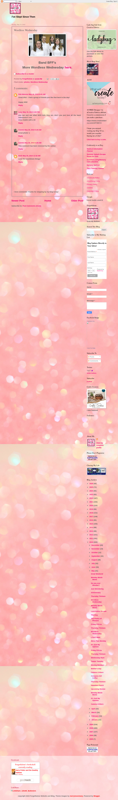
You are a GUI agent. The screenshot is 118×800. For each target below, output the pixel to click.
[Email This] (51, 79)
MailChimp (100, 270)
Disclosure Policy (93, 178)
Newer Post (18, 200)
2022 (91, 498)
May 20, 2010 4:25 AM (33, 130)
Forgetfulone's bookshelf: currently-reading (25, 765)
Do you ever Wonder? (95, 584)
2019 (91, 509)
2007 (91, 732)
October (94, 552)
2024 (91, 491)
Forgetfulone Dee (91, 321)
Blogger (97, 796)
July (93, 563)
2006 (91, 735)
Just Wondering (97, 589)
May (93, 571)
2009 (91, 724)
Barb (20, 156)
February (95, 716)
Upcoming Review (98, 689)
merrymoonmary (76, 796)
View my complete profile (100, 445)
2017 (91, 516)
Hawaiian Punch (97, 685)
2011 (91, 538)
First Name (90, 257)
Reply (20, 105)
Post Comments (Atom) (32, 206)
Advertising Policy (93, 181)
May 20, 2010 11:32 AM (31, 156)
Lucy (20, 112)
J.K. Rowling (20, 774)
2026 (91, 483)
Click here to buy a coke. (96, 139)
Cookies (90, 188)
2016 (91, 520)
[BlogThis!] (53, 79)
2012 (91, 535)
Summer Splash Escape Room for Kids (96, 155)
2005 (91, 739)
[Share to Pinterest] (58, 79)
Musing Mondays (97, 665)
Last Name (90, 262)
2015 (91, 524)
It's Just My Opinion (95, 646)
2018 (91, 513)
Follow (89, 382)
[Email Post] (47, 79)
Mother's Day (96, 669)
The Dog (94, 615)
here (67, 67)
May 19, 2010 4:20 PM (31, 112)
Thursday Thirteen (98, 596)
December (95, 545)
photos (27, 82)
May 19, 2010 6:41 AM (37, 94)
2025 (91, 487)
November (95, 549)
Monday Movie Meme (96, 578)
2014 (91, 527)
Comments (93, 361)
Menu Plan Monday (98, 641)
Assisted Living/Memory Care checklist (96, 161)
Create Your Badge (91, 348)
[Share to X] (55, 79)
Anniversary (96, 593)
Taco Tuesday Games (95, 168)
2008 (91, 728)
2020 (91, 505)
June (93, 567)
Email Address (92, 251)
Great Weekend (97, 574)
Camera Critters (97, 672)
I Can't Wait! (95, 637)
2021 (91, 502)
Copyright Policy (93, 191)
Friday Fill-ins (96, 624)
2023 (91, 494)
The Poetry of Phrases (96, 620)
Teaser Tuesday (97, 661)
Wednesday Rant (97, 658)
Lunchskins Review (98, 611)
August (94, 560)
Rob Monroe (23, 94)
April (93, 709)
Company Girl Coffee (96, 677)
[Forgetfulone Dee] (92, 346)
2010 (91, 542)
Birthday (89, 268)
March (94, 712)
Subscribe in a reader (25, 74)
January (94, 720)
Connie (21, 130)
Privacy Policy (92, 184)
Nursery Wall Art (93, 165)
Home (47, 200)
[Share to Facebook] (57, 79)
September (95, 556)
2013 (91, 531)
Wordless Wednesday (39, 82)
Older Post (77, 200)
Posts (91, 357)
